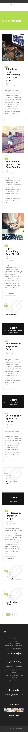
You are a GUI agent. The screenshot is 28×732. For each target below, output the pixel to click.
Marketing (11, 171)
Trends (13, 310)
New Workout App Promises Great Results (13, 164)
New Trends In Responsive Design (13, 346)
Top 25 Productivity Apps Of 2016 (12, 251)
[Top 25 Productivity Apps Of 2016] (13, 226)
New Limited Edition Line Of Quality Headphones (14, 676)
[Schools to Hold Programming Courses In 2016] (13, 47)
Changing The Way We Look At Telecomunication (14, 680)
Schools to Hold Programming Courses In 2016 (13, 75)
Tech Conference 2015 (14, 314)
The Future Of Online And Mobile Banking (14, 671)
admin (10, 83)
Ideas (9, 310)
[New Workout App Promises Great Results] (13, 139)
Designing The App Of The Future (13, 418)
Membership (12, 85)
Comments (10, 86)
